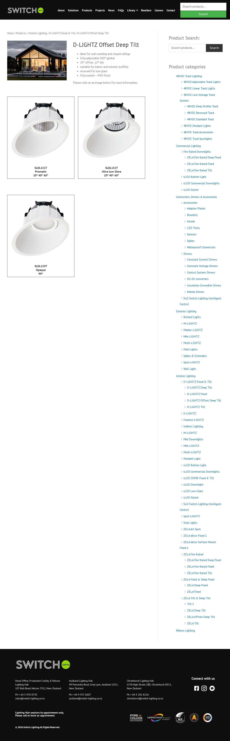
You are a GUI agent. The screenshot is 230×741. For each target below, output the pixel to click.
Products (87, 10)
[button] (137, 10)
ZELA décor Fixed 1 (195, 535)
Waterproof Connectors (201, 247)
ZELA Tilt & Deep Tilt (196, 598)
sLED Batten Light (194, 177)
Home (10, 33)
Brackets (192, 215)
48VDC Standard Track (200, 119)
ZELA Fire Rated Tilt (199, 170)
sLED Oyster (191, 189)
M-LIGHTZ (190, 323)
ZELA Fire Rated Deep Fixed (204, 157)
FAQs (121, 10)
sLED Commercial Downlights (201, 183)
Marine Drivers (195, 292)
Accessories (190, 202)
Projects (100, 10)
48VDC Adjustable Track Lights (201, 82)
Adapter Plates (196, 208)
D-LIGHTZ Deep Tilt (199, 387)
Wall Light (189, 368)
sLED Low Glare (193, 491)
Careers (159, 10)
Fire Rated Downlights (197, 151)
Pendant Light (192, 458)
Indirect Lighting (193, 426)
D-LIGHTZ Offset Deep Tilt (204, 400)
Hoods (191, 221)
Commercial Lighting (188, 146)
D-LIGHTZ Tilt (196, 407)
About (61, 10)
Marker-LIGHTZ (193, 330)
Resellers (146, 10)
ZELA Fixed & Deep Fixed (198, 579)
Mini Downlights (193, 439)
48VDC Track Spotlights (197, 138)
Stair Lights (190, 522)
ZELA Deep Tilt (196, 610)
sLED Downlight (193, 484)
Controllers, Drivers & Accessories (196, 197)
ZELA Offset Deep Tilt (201, 617)
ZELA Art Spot (192, 529)
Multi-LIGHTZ (192, 343)
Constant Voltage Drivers (202, 266)
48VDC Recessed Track (200, 113)
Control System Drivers (201, 272)
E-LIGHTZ (189, 413)
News (111, 10)
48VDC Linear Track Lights (199, 88)
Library (131, 10)
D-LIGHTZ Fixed (197, 394)
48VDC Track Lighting (189, 76)
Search (203, 14)
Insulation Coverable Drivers (204, 285)
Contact (171, 10)
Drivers (187, 253)
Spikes (190, 241)
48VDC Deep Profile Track (202, 106)
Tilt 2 (190, 604)
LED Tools (193, 228)
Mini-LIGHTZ (191, 336)
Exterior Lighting (186, 311)
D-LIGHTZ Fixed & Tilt (62, 33)
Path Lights (190, 349)
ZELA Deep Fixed (197, 585)
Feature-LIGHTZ (193, 420)
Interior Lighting (37, 33)
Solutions (73, 10)
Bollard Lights (192, 317)
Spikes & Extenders (195, 356)
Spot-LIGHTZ (191, 362)
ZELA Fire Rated (193, 554)
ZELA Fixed (194, 591)
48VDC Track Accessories (198, 132)
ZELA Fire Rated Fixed (200, 164)
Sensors (191, 234)
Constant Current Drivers (202, 259)
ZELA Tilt (193, 623)
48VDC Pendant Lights (197, 125)
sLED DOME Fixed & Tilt (198, 478)
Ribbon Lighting (185, 630)
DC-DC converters (198, 279)
